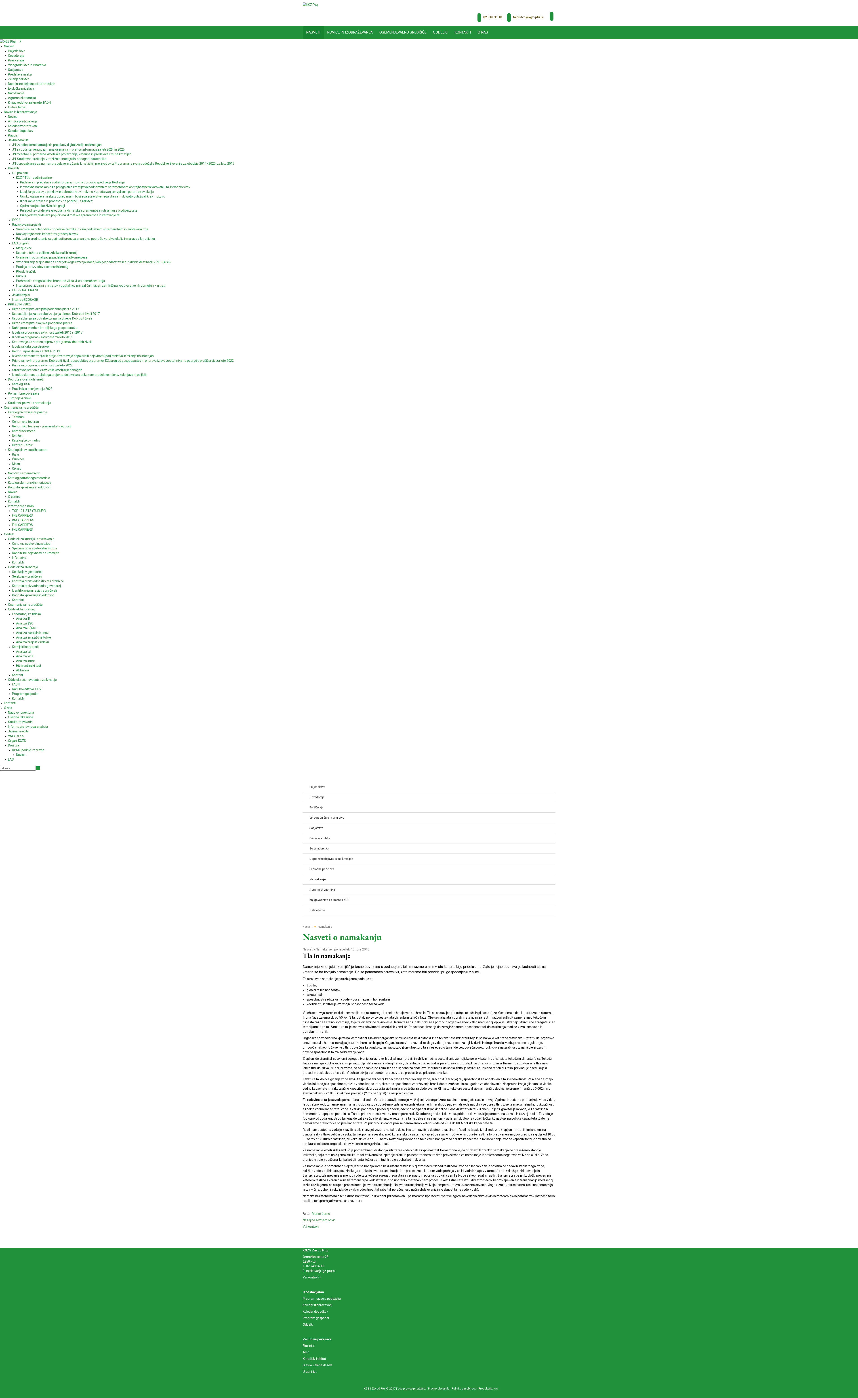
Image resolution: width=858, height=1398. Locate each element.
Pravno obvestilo (439, 1388)
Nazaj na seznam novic (319, 1220)
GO (38, 768)
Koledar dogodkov (315, 1311)
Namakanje (324, 949)
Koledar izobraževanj (317, 1305)
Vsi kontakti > (312, 1277)
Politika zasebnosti (464, 1388)
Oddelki (308, 1324)
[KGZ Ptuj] (310, 4)
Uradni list (310, 1371)
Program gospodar (316, 1318)
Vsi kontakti (311, 1226)
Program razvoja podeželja (322, 1298)
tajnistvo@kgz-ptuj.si (528, 17)
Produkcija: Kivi (488, 1388)
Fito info (308, 1346)
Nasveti (308, 949)
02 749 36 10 (492, 17)
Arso (306, 1352)
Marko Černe (321, 1213)
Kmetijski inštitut (314, 1358)
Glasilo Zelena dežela (317, 1365)
